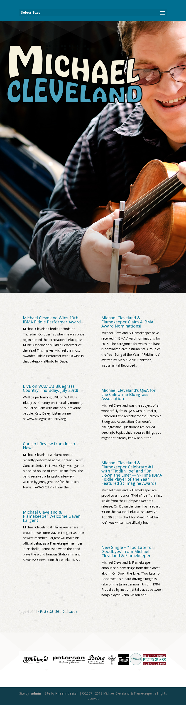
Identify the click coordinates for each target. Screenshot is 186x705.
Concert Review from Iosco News (49, 445)
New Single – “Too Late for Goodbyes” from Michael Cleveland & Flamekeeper (127, 551)
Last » (72, 611)
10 (63, 611)
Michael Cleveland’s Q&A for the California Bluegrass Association (128, 394)
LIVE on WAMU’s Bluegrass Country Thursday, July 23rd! (50, 388)
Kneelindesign (66, 693)
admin (35, 693)
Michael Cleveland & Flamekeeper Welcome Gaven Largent (52, 516)
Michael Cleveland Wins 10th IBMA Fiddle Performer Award (52, 320)
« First (41, 611)
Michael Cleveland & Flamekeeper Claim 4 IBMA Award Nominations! (127, 322)
